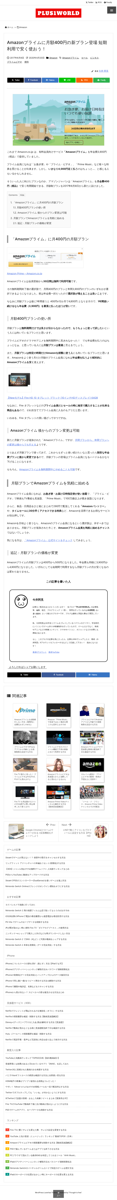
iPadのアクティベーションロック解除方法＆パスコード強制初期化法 (40, 1161)
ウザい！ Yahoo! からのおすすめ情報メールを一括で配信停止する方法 (37, 1086)
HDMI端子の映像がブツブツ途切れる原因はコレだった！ (30, 1081)
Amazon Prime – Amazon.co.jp (24, 273)
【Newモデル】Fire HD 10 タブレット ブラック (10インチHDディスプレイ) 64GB (52, 397)
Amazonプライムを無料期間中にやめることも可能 (47, 469)
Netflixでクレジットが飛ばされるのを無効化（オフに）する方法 (34, 1011)
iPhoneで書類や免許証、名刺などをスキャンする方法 (29, 986)
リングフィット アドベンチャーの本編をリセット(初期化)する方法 (35, 863)
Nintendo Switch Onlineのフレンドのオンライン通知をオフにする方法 (37, 886)
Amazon (23, 27)
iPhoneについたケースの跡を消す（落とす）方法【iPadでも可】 (34, 963)
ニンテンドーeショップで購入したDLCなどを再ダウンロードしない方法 (37, 933)
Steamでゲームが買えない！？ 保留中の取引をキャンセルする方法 (35, 857)
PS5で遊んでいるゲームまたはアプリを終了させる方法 (34, 1149)
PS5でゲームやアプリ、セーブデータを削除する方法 (29, 1110)
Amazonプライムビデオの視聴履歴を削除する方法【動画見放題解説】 (41, 1142)
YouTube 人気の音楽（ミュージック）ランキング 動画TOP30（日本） (41, 1136)
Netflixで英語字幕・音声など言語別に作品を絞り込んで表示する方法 (36, 1039)
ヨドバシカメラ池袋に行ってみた (20, 904)
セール (84, 57)
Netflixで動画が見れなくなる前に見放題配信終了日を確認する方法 (35, 1028)
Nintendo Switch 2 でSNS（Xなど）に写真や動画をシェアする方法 (36, 939)
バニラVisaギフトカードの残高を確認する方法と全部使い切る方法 (35, 1075)
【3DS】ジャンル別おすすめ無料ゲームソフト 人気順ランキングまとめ (37, 869)
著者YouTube (53, 652)
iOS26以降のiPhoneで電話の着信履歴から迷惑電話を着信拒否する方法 (37, 916)
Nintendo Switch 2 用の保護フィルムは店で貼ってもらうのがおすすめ (37, 910)
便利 (26, 62)
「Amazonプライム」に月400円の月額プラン (37, 202)
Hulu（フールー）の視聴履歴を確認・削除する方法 (28, 1034)
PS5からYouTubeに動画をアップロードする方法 (27, 874)
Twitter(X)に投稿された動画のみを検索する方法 (27, 1069)
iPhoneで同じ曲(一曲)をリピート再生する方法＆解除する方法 (33, 980)
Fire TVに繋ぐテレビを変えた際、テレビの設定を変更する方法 (38, 1130)
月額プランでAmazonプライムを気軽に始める (37, 218)
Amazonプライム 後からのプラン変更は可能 (40, 212)
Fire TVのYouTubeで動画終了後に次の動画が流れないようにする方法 (36, 1104)
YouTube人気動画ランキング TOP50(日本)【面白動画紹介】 (32, 1058)
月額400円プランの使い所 (29, 207)
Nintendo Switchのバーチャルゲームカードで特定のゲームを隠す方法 (41, 1168)
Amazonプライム (70, 57)
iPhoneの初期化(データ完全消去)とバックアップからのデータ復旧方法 (37, 975)
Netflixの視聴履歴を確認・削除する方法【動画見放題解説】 (32, 1016)
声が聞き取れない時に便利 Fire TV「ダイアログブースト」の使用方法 (36, 928)
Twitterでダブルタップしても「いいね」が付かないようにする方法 (35, 1092)
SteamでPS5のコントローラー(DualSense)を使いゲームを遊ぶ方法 (35, 880)
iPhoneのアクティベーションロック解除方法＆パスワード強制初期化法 (37, 969)
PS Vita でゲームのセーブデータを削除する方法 (26, 922)
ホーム (10, 27)
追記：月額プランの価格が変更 (32, 223)
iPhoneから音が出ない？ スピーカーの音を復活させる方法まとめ (34, 992)
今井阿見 (38, 599)
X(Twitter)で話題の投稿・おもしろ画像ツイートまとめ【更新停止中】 (36, 1098)
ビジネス (94, 57)
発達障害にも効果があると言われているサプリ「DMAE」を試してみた (37, 1064)
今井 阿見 (103, 71)
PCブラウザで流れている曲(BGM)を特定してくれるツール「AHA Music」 (43, 1155)
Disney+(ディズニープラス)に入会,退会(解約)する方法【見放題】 (34, 1022)
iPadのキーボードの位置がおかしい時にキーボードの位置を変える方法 (41, 1174)
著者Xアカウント (40, 652)
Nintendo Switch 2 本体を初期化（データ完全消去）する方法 (33, 945)
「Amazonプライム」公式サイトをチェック (48, 540)
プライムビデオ (14, 62)
